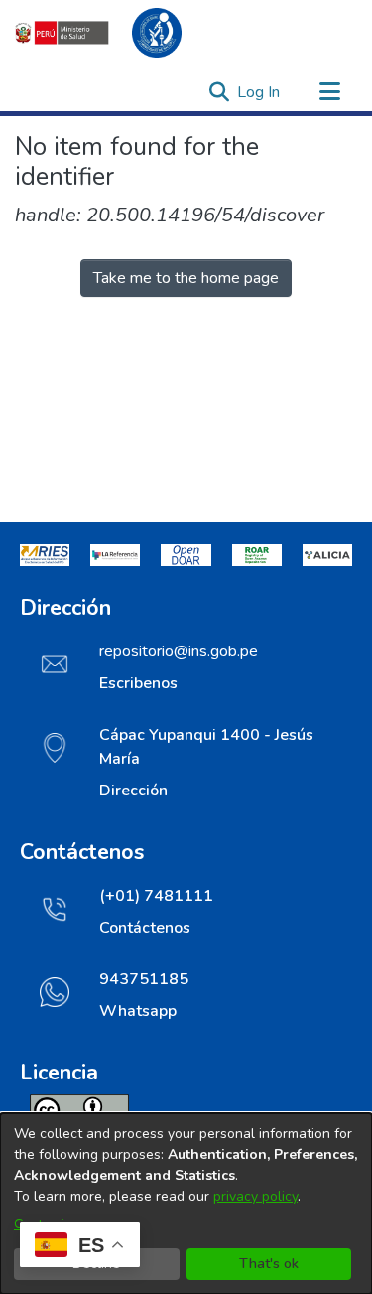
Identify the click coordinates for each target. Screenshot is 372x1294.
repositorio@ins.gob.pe (178, 651)
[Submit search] (218, 92)
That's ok (269, 1263)
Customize (46, 1224)
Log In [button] (259, 92)
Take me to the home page (186, 278)
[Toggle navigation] (329, 92)
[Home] (109, 33)
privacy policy (255, 1196)
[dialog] (186, 1203)
